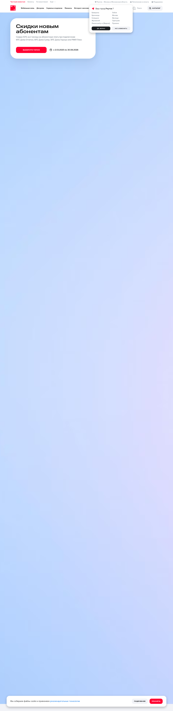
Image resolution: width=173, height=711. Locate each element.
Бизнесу (31, 2)
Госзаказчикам (42, 2)
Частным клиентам (17, 2)
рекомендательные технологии (65, 701)
